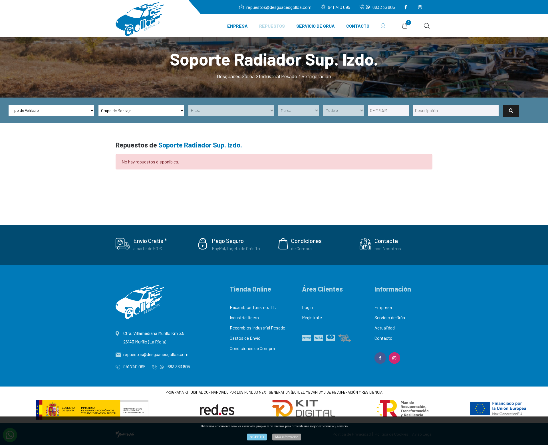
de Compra (301, 248)
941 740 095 (338, 7)
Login (307, 307)
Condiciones (306, 240)
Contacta (386, 240)
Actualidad (384, 327)
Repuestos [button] (272, 26)
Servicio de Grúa (315, 26)
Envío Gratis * (150, 240)
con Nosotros (387, 248)
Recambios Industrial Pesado (257, 327)
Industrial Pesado (278, 76)
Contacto (357, 26)
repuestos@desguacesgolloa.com (278, 7)
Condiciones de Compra (252, 348)
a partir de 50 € (147, 248)
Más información (286, 437)
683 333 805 (383, 7)
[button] (383, 26)
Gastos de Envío (245, 338)
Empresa (237, 26)
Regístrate (312, 317)
